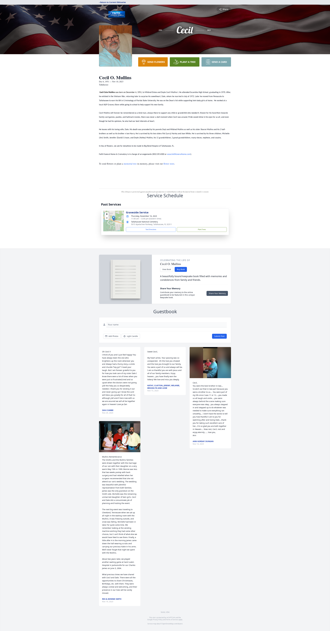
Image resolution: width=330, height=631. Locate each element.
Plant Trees (202, 229)
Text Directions (151, 229)
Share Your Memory (217, 293)
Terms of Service (172, 619)
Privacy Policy (158, 619)
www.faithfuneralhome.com (179, 154)
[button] (113, 218)
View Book (166, 269)
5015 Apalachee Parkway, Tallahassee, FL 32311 (151, 224)
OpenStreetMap (168, 624)
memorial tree (130, 163)
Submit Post (219, 336)
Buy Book (181, 269)
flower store (168, 163)
